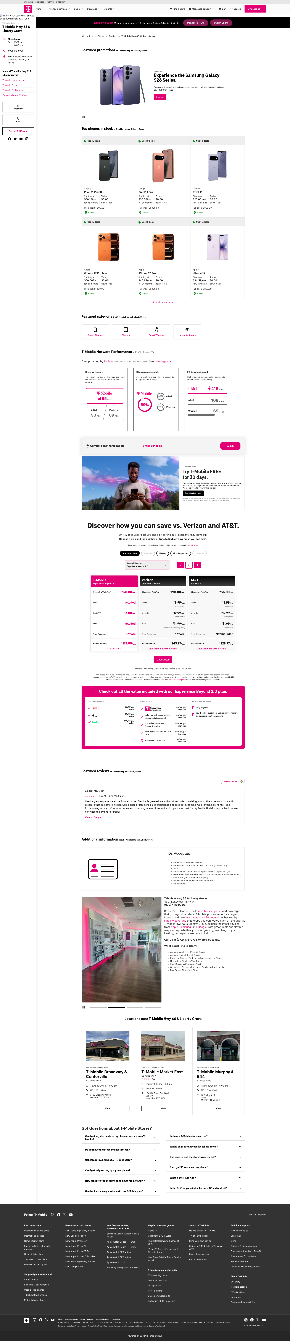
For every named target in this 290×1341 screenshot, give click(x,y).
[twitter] (15, 139)
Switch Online (221, 22)
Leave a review (230, 781)
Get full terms (158, 99)
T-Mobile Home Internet (14, 80)
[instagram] (27, 139)
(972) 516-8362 (209, 1090)
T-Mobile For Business (13, 90)
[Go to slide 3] (197, 117)
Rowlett (112, 36)
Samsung (185, 927)
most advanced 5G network (202, 917)
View (107, 1108)
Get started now (193, 493)
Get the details (162, 88)
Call (18, 120)
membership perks (209, 911)
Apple (174, 927)
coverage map (163, 361)
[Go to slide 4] (145, 1007)
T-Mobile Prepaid (10, 85)
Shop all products (163, 302)
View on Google (95, 817)
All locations (87, 36)
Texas (101, 36)
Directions (18, 107)
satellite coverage (175, 920)
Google (202, 927)
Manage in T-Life (195, 22)
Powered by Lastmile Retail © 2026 (145, 1336)
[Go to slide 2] (148, 117)
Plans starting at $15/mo (14, 95)
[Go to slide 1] (99, 117)
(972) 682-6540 (154, 1088)
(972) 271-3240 (98, 1090)
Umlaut (109, 361)
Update (230, 446)
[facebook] (9, 139)
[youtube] (21, 139)
